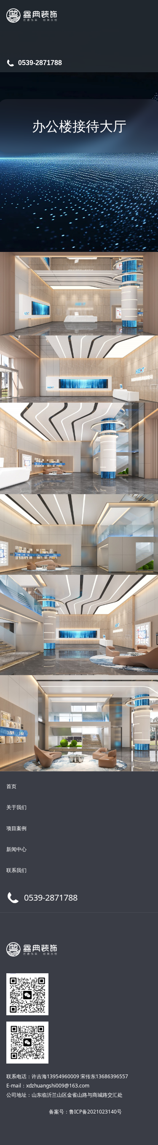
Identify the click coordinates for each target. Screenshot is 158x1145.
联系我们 (16, 870)
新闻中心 (16, 849)
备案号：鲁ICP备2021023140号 (85, 1111)
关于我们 (16, 807)
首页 (11, 786)
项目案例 (16, 828)
